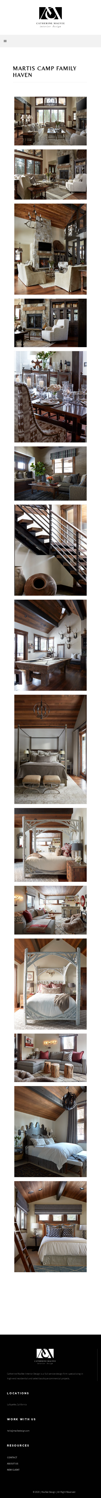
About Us (12, 1463)
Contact (12, 1457)
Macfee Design (48, 1492)
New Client (13, 1469)
